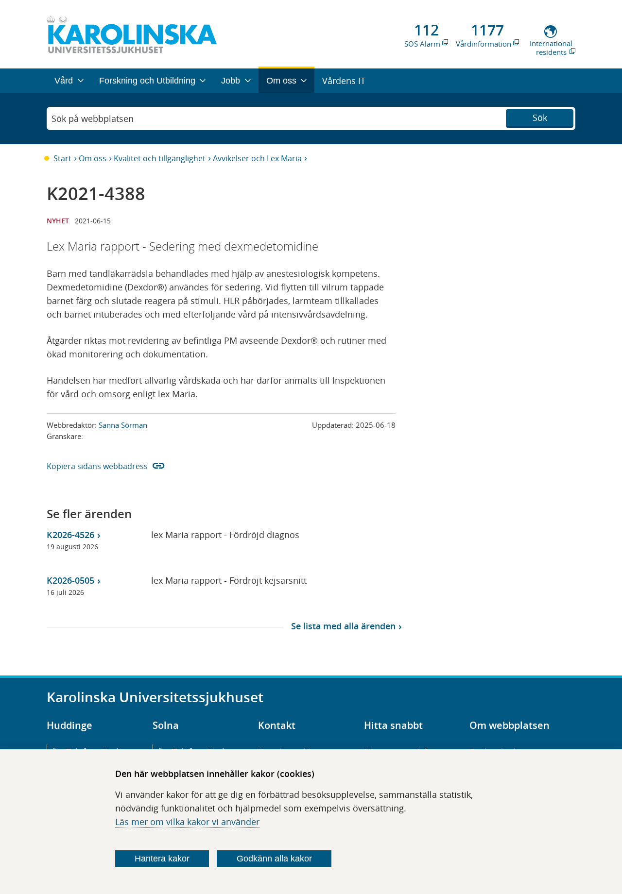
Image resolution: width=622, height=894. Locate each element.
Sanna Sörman (123, 425)
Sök (540, 117)
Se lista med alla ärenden (343, 626)
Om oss (92, 158)
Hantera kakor (162, 858)
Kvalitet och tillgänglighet (160, 158)
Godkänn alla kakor (274, 858)
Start (62, 158)
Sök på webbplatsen (93, 118)
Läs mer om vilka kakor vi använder (187, 821)
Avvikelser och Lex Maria (257, 158)
